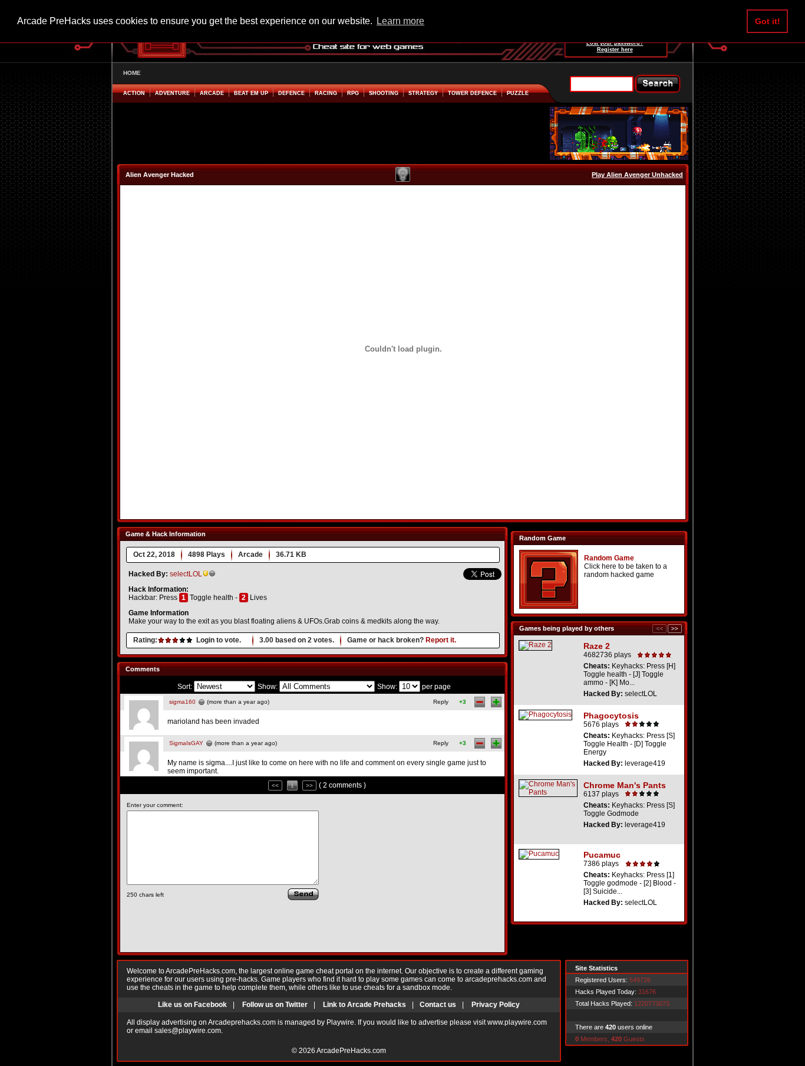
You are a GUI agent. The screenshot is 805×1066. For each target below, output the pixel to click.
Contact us (438, 1005)
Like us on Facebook (192, 1005)
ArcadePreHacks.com (351, 1051)
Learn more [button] (400, 21)
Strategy (423, 93)
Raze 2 (596, 646)
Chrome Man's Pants (624, 785)
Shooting (383, 93)
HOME (132, 73)
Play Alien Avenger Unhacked (637, 174)
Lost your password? (615, 43)
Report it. (440, 640)
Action (134, 93)
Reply (440, 701)
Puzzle (518, 93)
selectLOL (186, 574)
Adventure (172, 93)
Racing (326, 93)
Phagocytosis (611, 715)
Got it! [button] (767, 21)
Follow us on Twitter (275, 1005)
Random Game (609, 558)
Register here (615, 50)
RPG (353, 93)
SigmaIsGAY (186, 743)
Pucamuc (602, 855)
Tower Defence (472, 93)
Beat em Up (251, 93)
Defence (291, 93)
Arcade (212, 93)
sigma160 (182, 701)
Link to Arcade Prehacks (364, 1005)
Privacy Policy (495, 1005)
